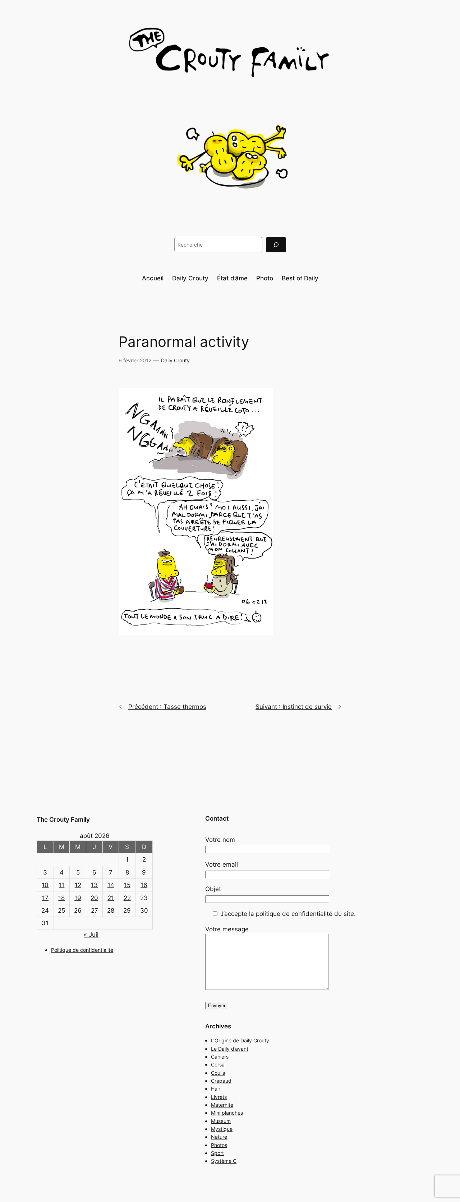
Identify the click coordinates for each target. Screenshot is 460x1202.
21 (110, 898)
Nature (219, 1137)
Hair (215, 1089)
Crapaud (221, 1081)
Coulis (218, 1073)
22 (127, 898)
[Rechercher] (276, 244)
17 (45, 898)
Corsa (218, 1064)
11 (61, 885)
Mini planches (227, 1113)
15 (127, 885)
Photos (219, 1145)
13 (94, 885)
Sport (217, 1153)
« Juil (91, 934)
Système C (223, 1161)
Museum (221, 1121)
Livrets (219, 1097)
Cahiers (220, 1057)
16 (144, 885)
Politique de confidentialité (82, 950)
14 (110, 885)
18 (61, 898)
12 (78, 885)
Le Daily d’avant (229, 1049)
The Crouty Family (63, 819)
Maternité (222, 1105)
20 (94, 898)
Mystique (222, 1129)
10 (45, 885)
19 (77, 898)
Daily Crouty (175, 360)
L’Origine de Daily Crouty (240, 1040)
